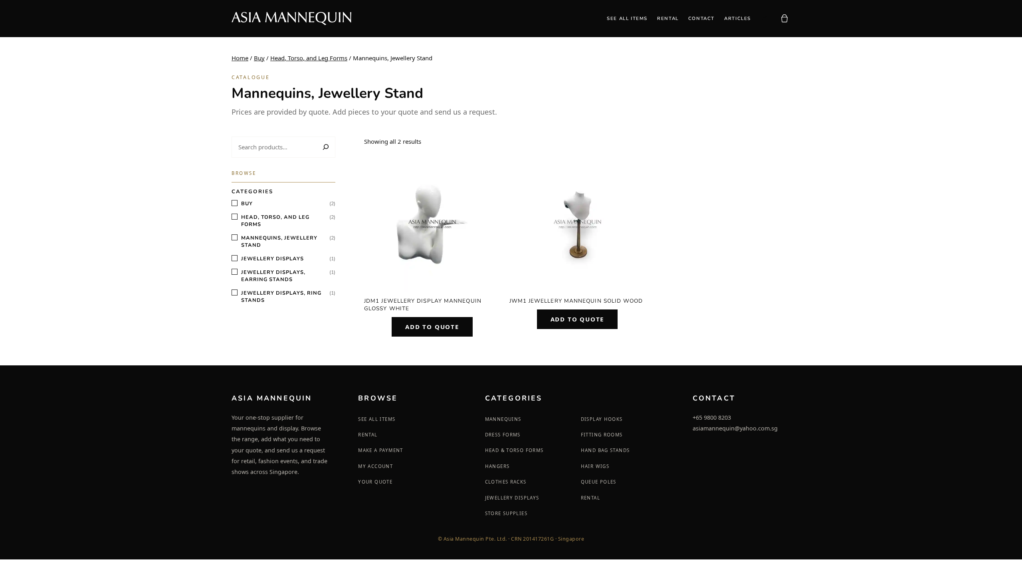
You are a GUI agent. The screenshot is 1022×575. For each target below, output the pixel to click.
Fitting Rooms (602, 435)
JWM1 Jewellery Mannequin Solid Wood (576, 301)
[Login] (765, 19)
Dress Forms (503, 435)
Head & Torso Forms (514, 450)
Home (240, 58)
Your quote (375, 482)
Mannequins (503, 419)
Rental (367, 435)
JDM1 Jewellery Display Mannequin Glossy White (422, 304)
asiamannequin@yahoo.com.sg (735, 428)
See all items (376, 419)
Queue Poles (598, 482)
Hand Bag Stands (605, 450)
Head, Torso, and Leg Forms (308, 58)
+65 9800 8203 (712, 417)
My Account (375, 466)
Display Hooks (602, 419)
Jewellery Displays (512, 498)
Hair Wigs (595, 466)
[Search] (324, 147)
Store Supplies (506, 513)
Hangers (497, 466)
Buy (259, 58)
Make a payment (380, 450)
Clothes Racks (506, 482)
